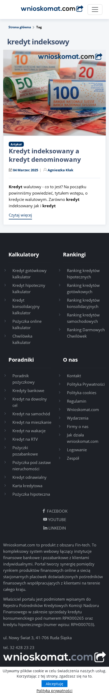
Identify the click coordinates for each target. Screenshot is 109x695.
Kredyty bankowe (28, 390)
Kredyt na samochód (31, 413)
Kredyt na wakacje (29, 430)
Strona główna (19, 27)
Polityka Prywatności (86, 384)
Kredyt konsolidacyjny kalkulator (26, 306)
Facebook (56, 511)
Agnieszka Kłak (60, 170)
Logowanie (77, 449)
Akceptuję (54, 683)
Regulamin (76, 401)
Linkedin (56, 528)
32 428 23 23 (22, 647)
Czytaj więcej (20, 215)
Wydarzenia (77, 418)
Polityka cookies (81, 392)
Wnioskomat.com (83, 409)
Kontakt (74, 375)
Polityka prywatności (54, 690)
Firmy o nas (77, 426)
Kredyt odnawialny (29, 477)
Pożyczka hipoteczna (31, 494)
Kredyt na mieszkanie (31, 422)
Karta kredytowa (27, 485)
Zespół (73, 458)
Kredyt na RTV (25, 439)
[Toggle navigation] (95, 9)
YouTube (56, 519)
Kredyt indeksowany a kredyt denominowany (45, 155)
